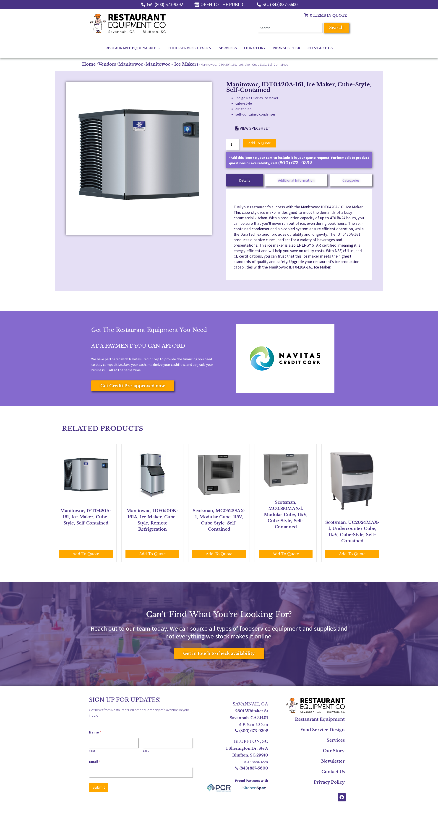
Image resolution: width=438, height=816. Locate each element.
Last (146, 751)
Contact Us (320, 48)
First (92, 751)
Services (228, 48)
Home (89, 64)
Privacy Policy (329, 782)
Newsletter (286, 48)
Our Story (255, 48)
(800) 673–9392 (295, 162)
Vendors (107, 64)
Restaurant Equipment (130, 48)
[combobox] (290, 28)
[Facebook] (342, 797)
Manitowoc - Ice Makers (172, 64)
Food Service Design (189, 48)
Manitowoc (130, 64)
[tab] (244, 180)
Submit (98, 787)
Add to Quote (259, 143)
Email (95, 761)
